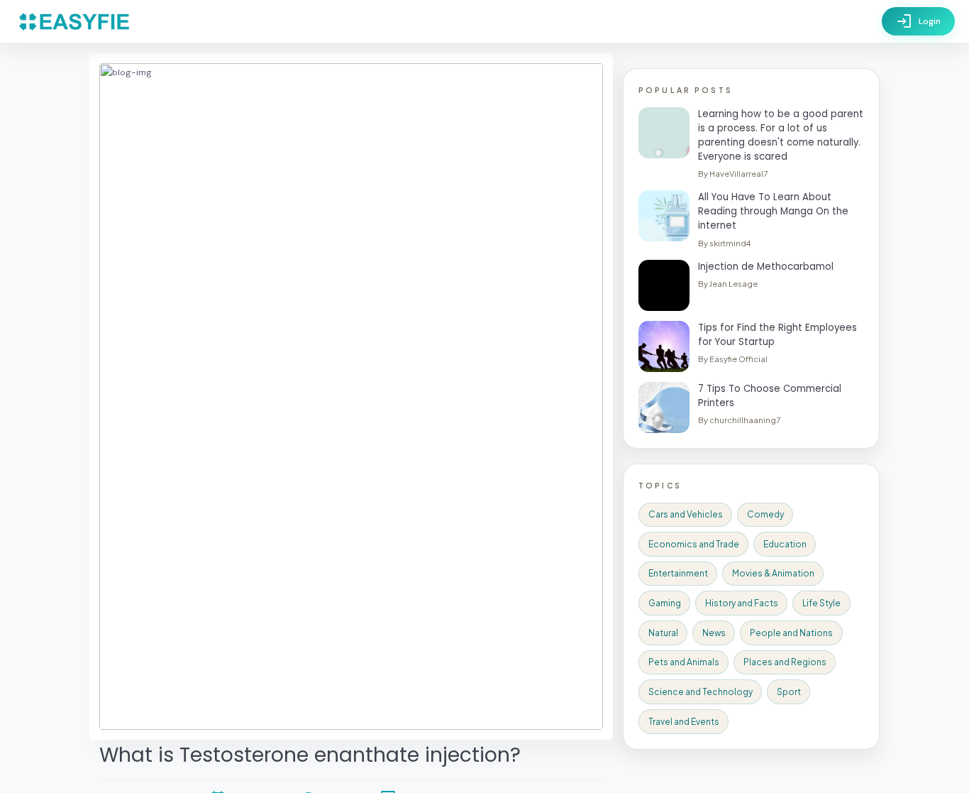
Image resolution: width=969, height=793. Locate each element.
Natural (663, 633)
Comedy (765, 514)
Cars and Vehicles (685, 514)
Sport (789, 692)
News (714, 633)
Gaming (664, 603)
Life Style (821, 603)
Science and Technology (700, 692)
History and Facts (741, 603)
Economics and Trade (693, 544)
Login (918, 21)
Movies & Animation (773, 573)
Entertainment (678, 573)
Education (785, 544)
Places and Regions (784, 662)
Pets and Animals (683, 662)
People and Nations (791, 633)
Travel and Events (683, 721)
